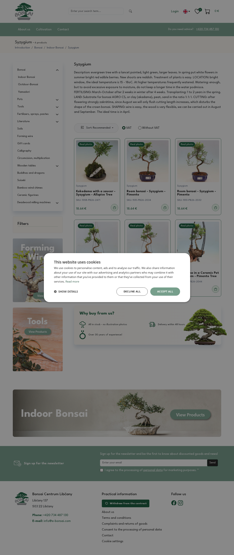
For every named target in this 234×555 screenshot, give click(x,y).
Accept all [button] (165, 291)
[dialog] (117, 277)
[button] (66, 291)
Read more (72, 281)
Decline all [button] (132, 291)
